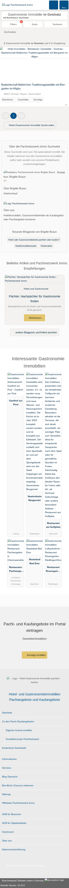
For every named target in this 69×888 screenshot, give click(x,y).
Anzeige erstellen (36, 655)
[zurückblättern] (8, 64)
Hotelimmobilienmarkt (25, 246)
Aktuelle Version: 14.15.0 (12, 885)
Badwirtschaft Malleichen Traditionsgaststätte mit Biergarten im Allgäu (33, 86)
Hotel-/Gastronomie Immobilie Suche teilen (31, 125)
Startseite (7, 712)
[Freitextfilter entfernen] (53, 4)
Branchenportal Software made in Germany (22, 880)
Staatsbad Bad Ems (34, 561)
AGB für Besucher (11, 814)
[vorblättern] (60, 64)
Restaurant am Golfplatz (53, 525)
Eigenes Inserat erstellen (18, 730)
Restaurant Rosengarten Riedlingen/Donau (53, 570)
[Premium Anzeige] (62, 361)
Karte (34, 24)
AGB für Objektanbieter (14, 823)
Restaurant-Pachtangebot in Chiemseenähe (15, 570)
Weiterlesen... (35, 318)
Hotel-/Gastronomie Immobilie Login (24, 865)
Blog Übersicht (9, 776)
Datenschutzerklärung (13, 849)
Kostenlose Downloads (14, 748)
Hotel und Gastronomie (36, 288)
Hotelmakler (46, 246)
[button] (5, 116)
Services (6, 767)
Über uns (7, 840)
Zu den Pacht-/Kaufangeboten (18, 721)
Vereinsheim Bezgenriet (35, 498)
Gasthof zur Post (15, 402)
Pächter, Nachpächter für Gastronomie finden (34, 299)
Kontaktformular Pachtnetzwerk (22, 739)
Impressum (8, 831)
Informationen (9, 759)
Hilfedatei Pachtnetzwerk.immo (18, 803)
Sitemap (6, 794)
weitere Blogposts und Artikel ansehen (36, 332)
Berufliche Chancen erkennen (17, 785)
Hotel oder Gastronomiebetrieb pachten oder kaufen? (33, 240)
